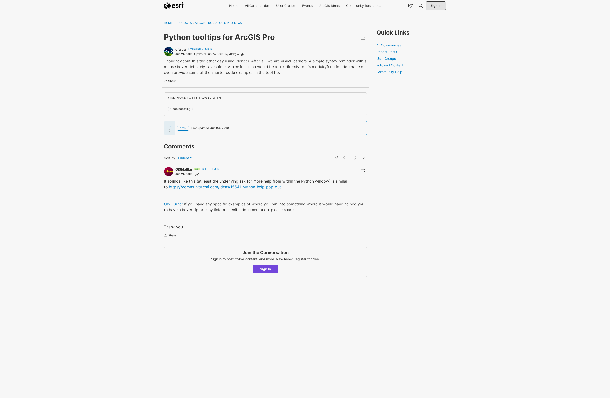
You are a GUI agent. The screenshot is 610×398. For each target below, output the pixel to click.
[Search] (421, 5)
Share (170, 81)
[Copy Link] (243, 54)
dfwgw (181, 49)
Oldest (184, 158)
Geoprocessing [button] (180, 109)
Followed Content (389, 65)
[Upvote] (169, 126)
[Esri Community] (174, 5)
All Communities (388, 45)
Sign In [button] (265, 269)
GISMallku (183, 169)
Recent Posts (386, 52)
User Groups (386, 58)
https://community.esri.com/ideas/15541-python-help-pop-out (225, 186)
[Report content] (362, 38)
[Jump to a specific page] (363, 158)
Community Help (389, 72)
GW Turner (173, 204)
